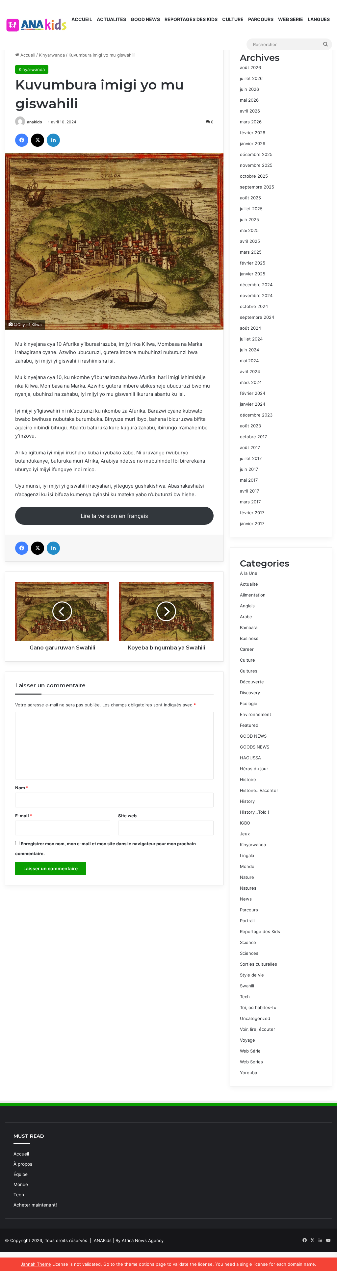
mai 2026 (249, 100)
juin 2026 (249, 89)
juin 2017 (249, 469)
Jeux (245, 833)
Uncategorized (255, 1018)
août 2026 (250, 67)
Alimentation (253, 594)
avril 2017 (249, 491)
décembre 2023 (256, 415)
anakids (34, 121)
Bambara (248, 627)
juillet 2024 (251, 339)
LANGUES (319, 19)
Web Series (251, 1061)
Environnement (255, 714)
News (246, 899)
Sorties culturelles (258, 964)
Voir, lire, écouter (257, 1029)
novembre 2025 (256, 165)
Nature (247, 877)
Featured (249, 725)
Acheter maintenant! (35, 1204)
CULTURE (233, 19)
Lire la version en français (114, 516)
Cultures (248, 671)
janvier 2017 (252, 523)
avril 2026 (250, 111)
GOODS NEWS (254, 747)
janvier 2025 (252, 273)
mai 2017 (249, 480)
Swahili (247, 985)
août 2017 (250, 447)
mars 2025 (251, 252)
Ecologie (248, 703)
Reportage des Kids (260, 931)
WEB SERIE (290, 19)
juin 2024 (249, 349)
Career (247, 649)
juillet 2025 (251, 208)
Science (248, 942)
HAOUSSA (250, 757)
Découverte (252, 681)
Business (249, 638)
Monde (247, 866)
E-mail (23, 815)
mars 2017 (250, 501)
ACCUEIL (81, 19)
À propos (22, 1164)
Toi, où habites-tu (258, 1007)
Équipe (20, 1174)
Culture (247, 660)
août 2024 (250, 328)
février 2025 (252, 263)
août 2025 (250, 197)
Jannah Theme (36, 1264)
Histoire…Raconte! (259, 790)
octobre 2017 (253, 436)
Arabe (246, 616)
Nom (21, 787)
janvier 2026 (252, 143)
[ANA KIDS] (37, 25)
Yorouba (248, 1072)
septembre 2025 (257, 187)
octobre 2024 (254, 306)
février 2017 (252, 512)
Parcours (249, 909)
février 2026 (252, 132)
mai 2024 (249, 360)
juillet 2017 (251, 458)
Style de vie (252, 975)
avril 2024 (250, 371)
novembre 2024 (256, 295)
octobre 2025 (254, 176)
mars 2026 (251, 121)
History (247, 801)
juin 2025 (249, 219)
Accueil (27, 55)
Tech (245, 996)
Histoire (248, 779)
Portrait (247, 920)
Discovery (250, 692)
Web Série (250, 1051)
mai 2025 (249, 230)
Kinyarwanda (52, 55)
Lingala (247, 855)
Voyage (247, 1040)
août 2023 (250, 425)
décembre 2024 (256, 284)
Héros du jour (254, 768)
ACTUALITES (111, 19)
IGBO (245, 823)
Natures (248, 888)
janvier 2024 (252, 404)
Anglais (247, 605)
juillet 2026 (251, 78)
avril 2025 (250, 241)
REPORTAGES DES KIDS (191, 19)
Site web (127, 815)
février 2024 (252, 393)
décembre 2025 (256, 154)
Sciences (249, 953)
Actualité (249, 584)
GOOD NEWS (145, 19)
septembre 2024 (257, 317)
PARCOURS (260, 19)
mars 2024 (251, 382)
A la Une (248, 573)
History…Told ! (254, 812)
